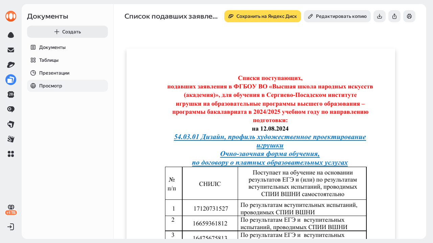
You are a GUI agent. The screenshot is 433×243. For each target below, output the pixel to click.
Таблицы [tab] (49, 60)
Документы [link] (47, 16)
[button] (10, 153)
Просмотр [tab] (50, 85)
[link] (10, 16)
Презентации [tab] (54, 73)
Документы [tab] (52, 47)
